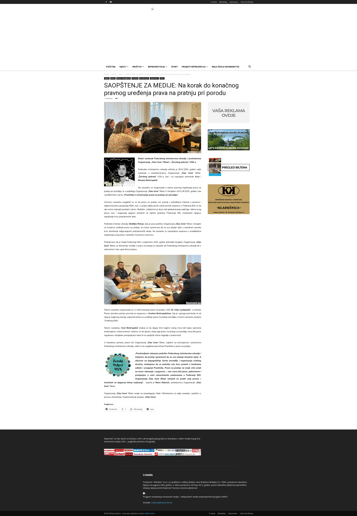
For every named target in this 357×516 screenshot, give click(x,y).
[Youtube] (111, 2)
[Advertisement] (178, 42)
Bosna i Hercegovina (123, 78)
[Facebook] (106, 2)
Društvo (137, 66)
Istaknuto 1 (154, 78)
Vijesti (122, 66)
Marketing (223, 2)
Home (106, 74)
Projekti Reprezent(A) (194, 66)
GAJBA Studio (149, 513)
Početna (110, 66)
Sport (174, 66)
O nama (214, 2)
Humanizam (144, 78)
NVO (162, 78)
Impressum (234, 2)
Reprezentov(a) (156, 66)
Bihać (121, 74)
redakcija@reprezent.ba (161, 502)
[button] (249, 67)
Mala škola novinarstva (225, 66)
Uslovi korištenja (247, 2)
